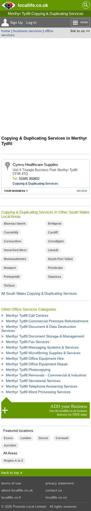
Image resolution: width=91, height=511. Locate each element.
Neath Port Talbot (60, 259)
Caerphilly (11, 232)
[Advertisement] (45, 86)
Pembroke (55, 268)
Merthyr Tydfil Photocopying (28, 370)
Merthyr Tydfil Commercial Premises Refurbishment (47, 321)
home (5, 31)
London (25, 438)
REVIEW (82, 190)
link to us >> (80, 31)
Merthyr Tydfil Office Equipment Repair (37, 364)
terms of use (11, 483)
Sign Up (16, 22)
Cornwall (62, 438)
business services (27, 31)
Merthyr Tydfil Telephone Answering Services (41, 386)
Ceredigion (56, 241)
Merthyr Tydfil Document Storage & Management (45, 336)
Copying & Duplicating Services (35, 183)
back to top (10, 473)
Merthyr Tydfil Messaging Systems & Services (42, 347)
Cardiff (53, 232)
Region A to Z (13, 460)
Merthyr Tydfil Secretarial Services (33, 381)
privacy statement (60, 483)
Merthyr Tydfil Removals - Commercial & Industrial (46, 375)
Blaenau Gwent (15, 223)
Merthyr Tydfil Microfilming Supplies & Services (43, 353)
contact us (54, 490)
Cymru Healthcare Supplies (35, 164)
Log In (31, 22)
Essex (8, 438)
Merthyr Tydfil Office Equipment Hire (35, 358)
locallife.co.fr (11, 497)
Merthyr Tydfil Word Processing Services (38, 392)
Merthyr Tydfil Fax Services (27, 342)
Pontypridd (11, 277)
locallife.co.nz (56, 497)
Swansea (54, 277)
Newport (10, 268)
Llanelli (53, 250)
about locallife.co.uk (17, 490)
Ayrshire (10, 445)
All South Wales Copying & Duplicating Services (39, 293)
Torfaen (9, 285)
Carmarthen (12, 241)
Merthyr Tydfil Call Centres (27, 315)
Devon (43, 438)
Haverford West (15, 250)
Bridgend (54, 223)
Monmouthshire (15, 259)
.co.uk (33, 5)
